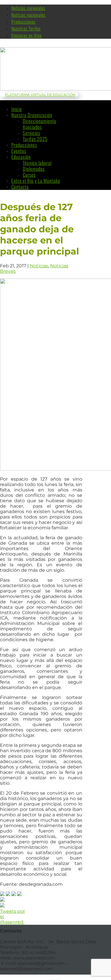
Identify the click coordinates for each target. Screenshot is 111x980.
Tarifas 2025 (35, 138)
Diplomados (34, 168)
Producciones (23, 21)
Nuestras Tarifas (26, 28)
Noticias (39, 265)
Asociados (32, 126)
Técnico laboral (37, 162)
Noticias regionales (28, 8)
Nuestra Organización (31, 114)
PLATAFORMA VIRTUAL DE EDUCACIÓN (40, 95)
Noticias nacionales (28, 14)
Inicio (16, 108)
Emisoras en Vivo (26, 35)
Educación (21, 156)
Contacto (20, 186)
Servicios (31, 132)
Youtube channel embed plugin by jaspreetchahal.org (55, 978)
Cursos (29, 174)
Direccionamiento (39, 120)
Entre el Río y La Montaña (35, 180)
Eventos (18, 150)
